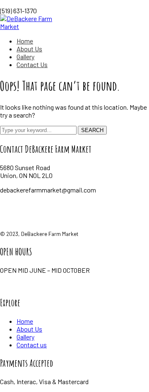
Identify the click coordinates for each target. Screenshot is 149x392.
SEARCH (92, 130)
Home (25, 321)
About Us (29, 329)
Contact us (32, 345)
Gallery (25, 337)
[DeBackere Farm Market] (36, 26)
